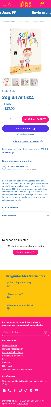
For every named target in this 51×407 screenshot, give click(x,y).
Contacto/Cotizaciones (12, 352)
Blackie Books (8, 91)
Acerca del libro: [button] (10, 207)
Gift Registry (8, 366)
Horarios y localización (12, 349)
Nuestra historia (9, 345)
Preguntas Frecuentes (12, 356)
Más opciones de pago (25, 134)
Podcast (6, 362)
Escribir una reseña (25, 252)
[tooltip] (41, 141)
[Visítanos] (9, 4)
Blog (4, 359)
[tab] (47, 168)
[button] (4, 4)
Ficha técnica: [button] (9, 215)
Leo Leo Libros (34, 401)
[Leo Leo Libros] (25, 4)
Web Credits (22, 403)
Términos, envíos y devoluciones (17, 369)
